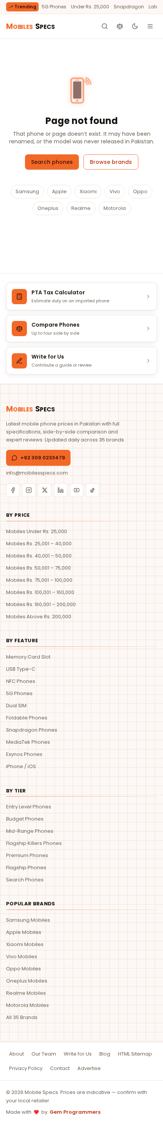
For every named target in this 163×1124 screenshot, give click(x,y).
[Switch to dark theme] (135, 26)
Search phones (52, 162)
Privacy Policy (25, 1068)
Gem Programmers (75, 1112)
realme (81, 208)
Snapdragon (129, 6)
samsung (27, 191)
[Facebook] (13, 490)
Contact (60, 1068)
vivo (115, 191)
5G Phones (54, 6)
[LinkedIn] (60, 490)
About (16, 1053)
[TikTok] (92, 490)
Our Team (43, 1053)
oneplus (48, 208)
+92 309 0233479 (42, 457)
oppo (140, 191)
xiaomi (88, 191)
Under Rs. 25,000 (90, 6)
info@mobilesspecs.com (37, 472)
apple (59, 191)
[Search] (104, 26)
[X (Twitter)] (45, 490)
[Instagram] (29, 490)
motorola (114, 208)
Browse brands (111, 162)
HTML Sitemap (135, 1053)
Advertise (89, 1068)
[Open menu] (150, 26)
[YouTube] (76, 490)
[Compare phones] (120, 26)
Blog (104, 1053)
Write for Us (78, 1053)
